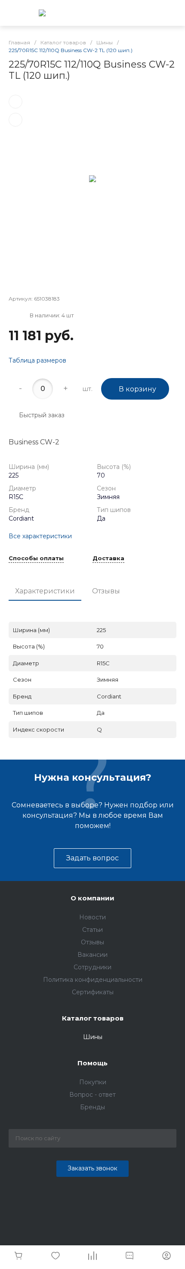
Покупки (92, 1082)
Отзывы (106, 591)
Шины (92, 1037)
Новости (92, 917)
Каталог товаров (92, 1018)
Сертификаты (93, 992)
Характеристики (45, 591)
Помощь (92, 1063)
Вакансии (92, 955)
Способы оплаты (36, 558)
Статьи (92, 930)
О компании (92, 898)
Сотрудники (92, 967)
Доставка (108, 558)
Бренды (92, 1107)
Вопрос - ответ (92, 1094)
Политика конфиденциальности (92, 980)
